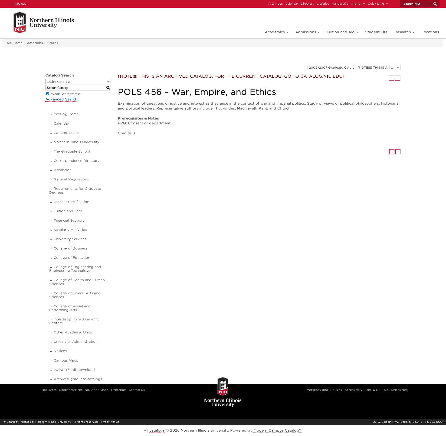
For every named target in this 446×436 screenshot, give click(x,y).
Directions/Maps (70, 390)
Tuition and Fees (68, 211)
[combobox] (354, 67)
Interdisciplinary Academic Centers (74, 321)
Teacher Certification (71, 202)
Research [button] (403, 32)
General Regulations (71, 179)
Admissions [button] (306, 32)
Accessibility (353, 390)
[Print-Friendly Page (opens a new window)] (391, 78)
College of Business (70, 248)
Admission (63, 170)
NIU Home (14, 43)
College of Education (72, 258)
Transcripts (118, 390)
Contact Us (137, 390)
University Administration (76, 341)
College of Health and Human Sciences (77, 282)
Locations (430, 32)
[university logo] (223, 392)
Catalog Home (66, 114)
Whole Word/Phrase (66, 94)
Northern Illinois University (76, 142)
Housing (336, 390)
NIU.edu (18, 3)
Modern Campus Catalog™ (277, 430)
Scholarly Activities (70, 230)
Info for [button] (357, 3)
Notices (60, 351)
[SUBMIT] (435, 3)
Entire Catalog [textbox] (58, 81)
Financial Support (69, 220)
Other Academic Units (73, 332)
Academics (35, 43)
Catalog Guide (66, 133)
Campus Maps (66, 360)
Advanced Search (61, 99)
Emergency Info (316, 390)
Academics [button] (275, 32)
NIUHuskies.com (396, 390)
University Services (70, 239)
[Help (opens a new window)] (397, 78)
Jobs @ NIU (373, 390)
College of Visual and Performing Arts (70, 308)
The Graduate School (72, 151)
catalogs (157, 430)
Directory (307, 3)
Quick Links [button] (376, 3)
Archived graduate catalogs (78, 379)
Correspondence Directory (77, 161)
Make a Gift (340, 3)
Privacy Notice (109, 421)
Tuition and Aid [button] (341, 32)
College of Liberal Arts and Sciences (75, 295)
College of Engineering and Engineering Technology (75, 269)
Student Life (376, 32)
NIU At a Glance (96, 390)
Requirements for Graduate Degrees (75, 190)
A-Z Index (275, 3)
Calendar (291, 3)
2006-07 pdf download (74, 370)
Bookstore (49, 390)
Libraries (323, 3)
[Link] (38, 23)
